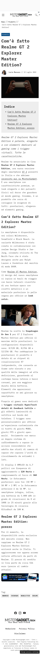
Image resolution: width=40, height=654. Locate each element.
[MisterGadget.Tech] (21, 15)
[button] (37, 15)
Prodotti (5, 34)
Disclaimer (20, 633)
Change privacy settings (30, 652)
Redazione (10, 629)
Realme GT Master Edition (22, 271)
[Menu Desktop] (3, 15)
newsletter (25, 596)
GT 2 (24, 172)
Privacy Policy (27, 629)
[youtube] (24, 613)
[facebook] (15, 613)
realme (35, 596)
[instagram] (20, 613)
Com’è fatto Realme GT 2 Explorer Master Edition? (22, 115)
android (5, 596)
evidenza (14, 596)
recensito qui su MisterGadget (19, 179)
